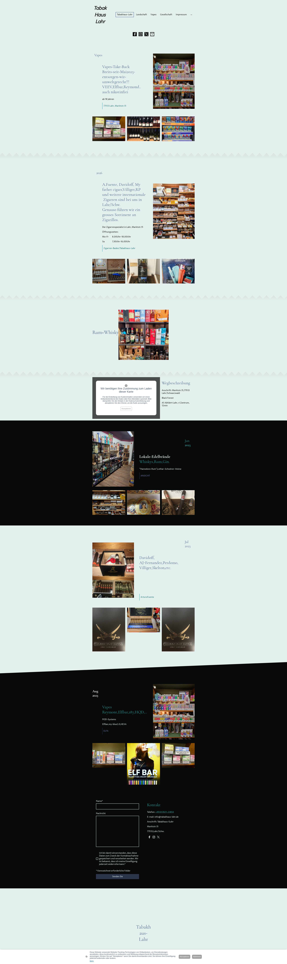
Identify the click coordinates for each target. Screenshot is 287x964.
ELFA (105, 731)
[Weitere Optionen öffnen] (191, 14)
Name (99, 801)
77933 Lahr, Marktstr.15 (114, 106)
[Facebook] (135, 34)
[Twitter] (146, 34)
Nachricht (101, 813)
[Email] (152, 34)
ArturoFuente (147, 597)
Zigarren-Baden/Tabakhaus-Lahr (119, 248)
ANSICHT (145, 475)
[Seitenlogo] (100, 27)
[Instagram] (141, 34)
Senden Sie (117, 876)
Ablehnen (197, 957)
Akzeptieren (126, 409)
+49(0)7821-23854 (164, 812)
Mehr (92, 961)
